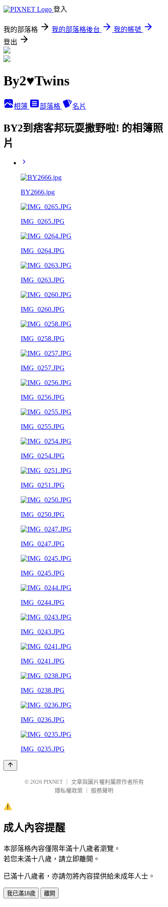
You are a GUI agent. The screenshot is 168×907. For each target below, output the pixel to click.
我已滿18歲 (21, 893)
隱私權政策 (69, 790)
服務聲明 (102, 790)
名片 (79, 106)
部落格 (51, 106)
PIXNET (53, 782)
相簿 (21, 106)
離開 (49, 893)
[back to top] (10, 765)
